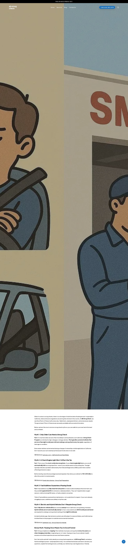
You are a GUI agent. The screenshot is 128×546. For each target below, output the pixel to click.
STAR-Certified (72, 213)
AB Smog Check (13, 7)
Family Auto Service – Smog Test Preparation (56, 480)
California (53, 213)
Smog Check (62, 213)
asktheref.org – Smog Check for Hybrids (54, 522)
